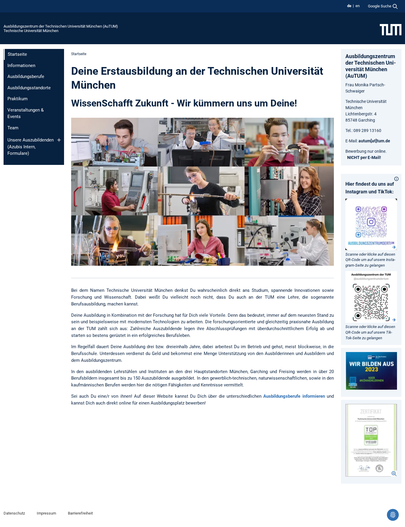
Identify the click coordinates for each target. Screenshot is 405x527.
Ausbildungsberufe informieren (294, 396)
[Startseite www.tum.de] (390, 29)
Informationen (21, 65)
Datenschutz (14, 513)
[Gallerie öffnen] (371, 440)
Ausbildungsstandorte (29, 87)
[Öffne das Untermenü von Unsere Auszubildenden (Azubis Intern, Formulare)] (59, 140)
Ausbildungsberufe (25, 76)
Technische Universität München (31, 30)
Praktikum (17, 98)
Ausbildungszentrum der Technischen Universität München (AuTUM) (61, 26)
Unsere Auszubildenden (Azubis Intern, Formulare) (30, 146)
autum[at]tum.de (374, 140)
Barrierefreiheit (80, 513)
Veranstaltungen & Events (25, 113)
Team (12, 127)
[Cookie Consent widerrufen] (393, 515)
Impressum (46, 513)
